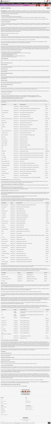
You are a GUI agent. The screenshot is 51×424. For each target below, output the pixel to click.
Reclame (2, 402)
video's (11, 3)
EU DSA (2, 413)
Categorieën (27, 3)
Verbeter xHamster (28, 402)
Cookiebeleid (2, 409)
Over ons (2, 398)
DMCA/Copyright (3, 410)
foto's (50, 3)
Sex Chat (19, 3)
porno (28, 419)
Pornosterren (36, 3)
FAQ (26, 398)
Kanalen (43, 3)
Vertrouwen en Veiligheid (4, 414)
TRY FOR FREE (25, 5)
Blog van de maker (3, 401)
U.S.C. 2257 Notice (25, 420)
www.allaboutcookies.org (44, 381)
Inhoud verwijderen (28, 401)
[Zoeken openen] (45, 1)
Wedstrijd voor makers (29, 408)
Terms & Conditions (32, 96)
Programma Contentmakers (29, 409)
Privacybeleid (2, 408)
